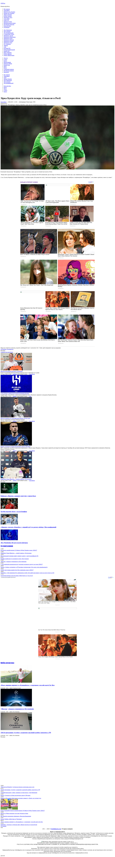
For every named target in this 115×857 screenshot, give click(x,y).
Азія (5, 47)
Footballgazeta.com (56, 829)
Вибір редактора (7, 663)
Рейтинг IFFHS (8, 63)
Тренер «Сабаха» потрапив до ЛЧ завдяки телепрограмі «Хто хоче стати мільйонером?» (24, 567)
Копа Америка (8, 52)
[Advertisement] (12, 761)
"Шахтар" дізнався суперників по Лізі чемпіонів (13, 561)
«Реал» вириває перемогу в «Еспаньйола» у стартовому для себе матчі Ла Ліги (27, 685)
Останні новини (7, 546)
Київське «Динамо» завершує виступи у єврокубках (18, 496)
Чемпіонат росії (8, 42)
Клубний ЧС (7, 48)
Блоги (5, 60)
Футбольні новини (9, 70)
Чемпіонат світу (8, 17)
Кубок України (8, 16)
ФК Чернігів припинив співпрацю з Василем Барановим (16, 816)
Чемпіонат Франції (9, 40)
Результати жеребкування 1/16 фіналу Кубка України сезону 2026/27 (19, 550)
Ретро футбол (7, 26)
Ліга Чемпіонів (8, 30)
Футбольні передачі (9, 24)
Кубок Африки (8, 54)
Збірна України (8, 14)
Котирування (7, 62)
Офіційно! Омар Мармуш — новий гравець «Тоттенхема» (16, 479)
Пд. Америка (7, 44)
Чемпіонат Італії (8, 38)
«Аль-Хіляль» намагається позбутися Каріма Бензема (15, 393)
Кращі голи (7, 65)
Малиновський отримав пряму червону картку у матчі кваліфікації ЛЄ (19, 556)
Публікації (6, 27)
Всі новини (7, 9)
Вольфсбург (10, 349)
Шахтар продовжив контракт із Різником (11, 371)
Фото (5, 66)
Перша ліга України (9, 13)
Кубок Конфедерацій (9, 49)
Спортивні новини (9, 69)
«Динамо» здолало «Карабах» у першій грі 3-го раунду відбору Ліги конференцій (28, 527)
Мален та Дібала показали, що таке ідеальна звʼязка (14, 813)
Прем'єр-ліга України (9, 12)
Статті (5, 59)
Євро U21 (6, 20)
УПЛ (5, 77)
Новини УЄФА (8, 21)
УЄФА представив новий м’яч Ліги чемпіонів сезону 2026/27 (17, 570)
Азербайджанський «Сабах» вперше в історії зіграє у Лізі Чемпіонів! (19, 792)
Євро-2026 (6, 19)
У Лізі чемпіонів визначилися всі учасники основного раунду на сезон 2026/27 (22, 564)
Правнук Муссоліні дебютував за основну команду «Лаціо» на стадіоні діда (21, 798)
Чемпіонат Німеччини (10, 37)
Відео (5, 68)
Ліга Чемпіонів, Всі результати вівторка (14, 543)
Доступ (6, 58)
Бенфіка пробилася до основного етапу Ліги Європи (15, 558)
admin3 (15, 374)
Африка (6, 45)
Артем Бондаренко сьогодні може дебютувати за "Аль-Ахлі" (17, 575)
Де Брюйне (4, 349)
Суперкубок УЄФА (9, 34)
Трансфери (7, 10)
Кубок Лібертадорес (9, 55)
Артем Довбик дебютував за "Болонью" (11, 819)
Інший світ (7, 51)
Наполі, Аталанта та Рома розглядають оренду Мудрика (15, 446)
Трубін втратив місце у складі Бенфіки (14, 511)
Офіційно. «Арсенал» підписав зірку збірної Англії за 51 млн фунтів (19, 824)
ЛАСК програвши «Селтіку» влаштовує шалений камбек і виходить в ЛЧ (26, 732)
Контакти (6, 72)
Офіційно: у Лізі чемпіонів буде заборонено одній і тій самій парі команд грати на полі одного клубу (27, 572)
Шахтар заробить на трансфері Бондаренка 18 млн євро (15, 418)
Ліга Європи (7, 31)
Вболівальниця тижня (9, 23)
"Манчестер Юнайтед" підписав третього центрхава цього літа (17, 787)
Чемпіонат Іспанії (8, 41)
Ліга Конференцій (8, 32)
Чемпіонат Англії (8, 35)
